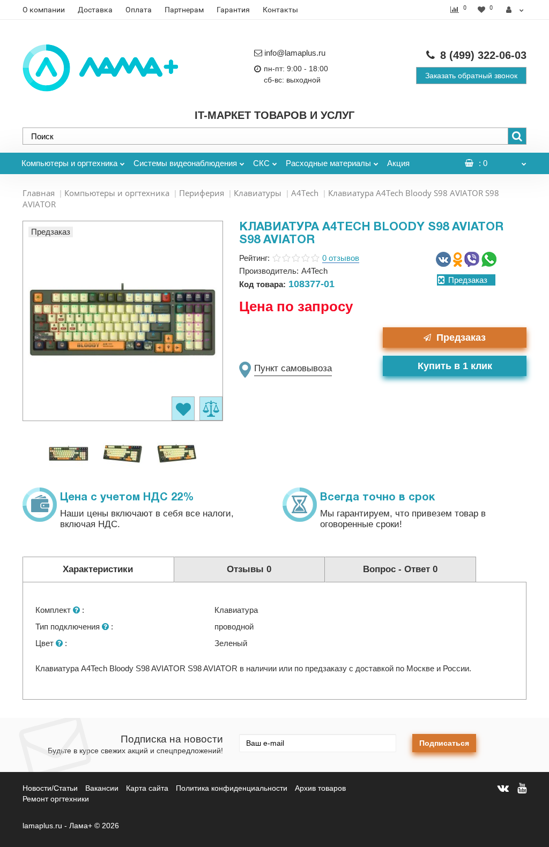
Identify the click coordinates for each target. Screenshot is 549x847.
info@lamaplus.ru (294, 52)
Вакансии (101, 788)
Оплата (138, 9)
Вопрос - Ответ (400, 569)
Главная (39, 193)
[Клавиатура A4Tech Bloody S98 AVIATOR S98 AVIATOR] (68, 453)
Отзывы (249, 569)
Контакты (280, 9)
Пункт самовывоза (293, 368)
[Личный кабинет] (515, 9)
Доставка (95, 9)
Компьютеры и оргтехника (69, 163)
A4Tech (304, 193)
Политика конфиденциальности (231, 788)
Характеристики (98, 569)
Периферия (201, 193)
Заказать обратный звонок (471, 75)
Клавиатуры (257, 193)
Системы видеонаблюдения (185, 163)
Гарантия (233, 9)
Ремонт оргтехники (56, 798)
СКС (261, 163)
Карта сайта (147, 788)
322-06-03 (483, 55)
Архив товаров (320, 788)
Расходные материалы (328, 163)
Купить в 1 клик (455, 366)
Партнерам (184, 9)
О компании (44, 9)
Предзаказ (461, 337)
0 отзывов (340, 258)
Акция (398, 163)
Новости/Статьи (50, 788)
